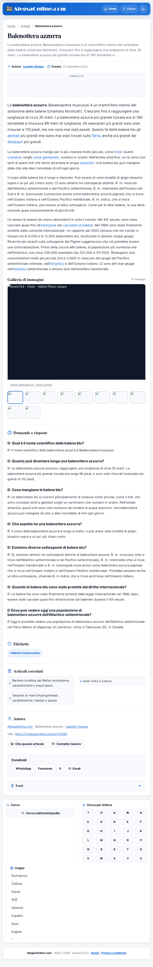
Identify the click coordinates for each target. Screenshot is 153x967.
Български (19, 875)
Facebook (45, 768)
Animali (25, 26)
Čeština (17, 883)
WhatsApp (23, 768)
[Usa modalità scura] (143, 9)
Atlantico (19, 269)
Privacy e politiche (113, 953)
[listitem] (15, 397)
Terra (96, 136)
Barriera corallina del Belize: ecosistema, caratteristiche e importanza (40, 683)
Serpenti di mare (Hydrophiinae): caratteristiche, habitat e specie (35, 697)
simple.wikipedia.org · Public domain (31, 384)
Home (11, 26)
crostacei (14, 157)
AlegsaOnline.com (20, 726)
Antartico (57, 263)
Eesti (15, 924)
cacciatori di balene (78, 225)
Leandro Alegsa (33, 66)
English (17, 932)
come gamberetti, (46, 157)
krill (119, 152)
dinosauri (15, 142)
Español (17, 916)
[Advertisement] (76, 86)
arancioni (87, 163)
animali (13, 136)
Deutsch (17, 908)
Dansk (16, 891)
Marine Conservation (26, 653)
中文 (15, 900)
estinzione (48, 225)
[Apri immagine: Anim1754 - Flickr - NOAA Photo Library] (77, 332)
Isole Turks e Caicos (97, 681)
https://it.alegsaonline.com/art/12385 (41, 734)
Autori (95, 953)
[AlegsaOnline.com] (36, 9)
